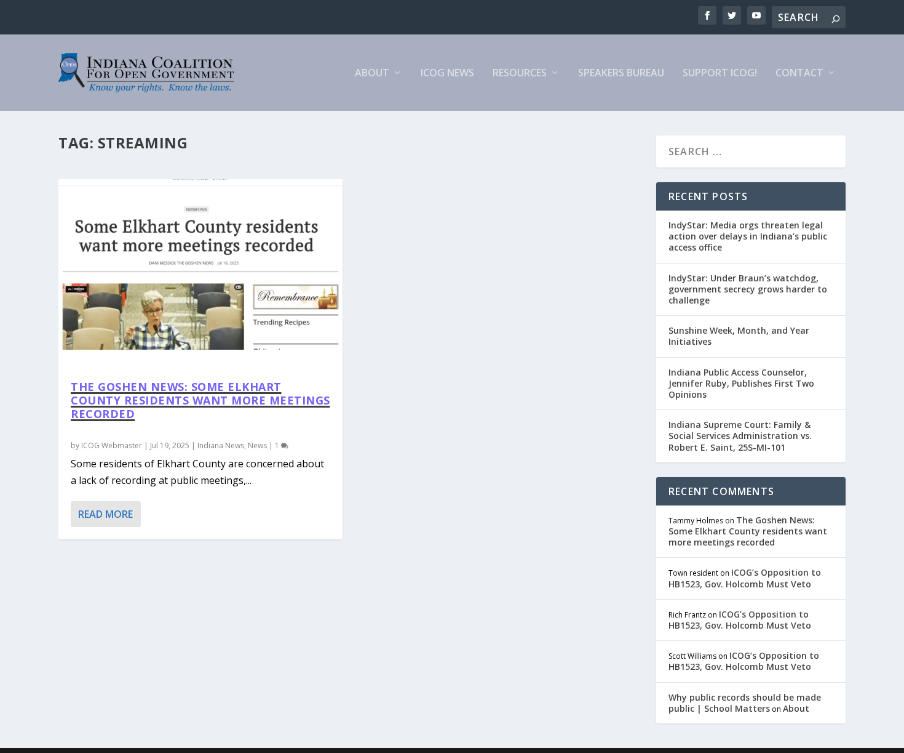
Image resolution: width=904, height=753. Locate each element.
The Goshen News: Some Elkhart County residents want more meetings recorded (200, 400)
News (257, 445)
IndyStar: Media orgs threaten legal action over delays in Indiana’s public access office (747, 236)
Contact (799, 73)
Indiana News (220, 445)
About (372, 73)
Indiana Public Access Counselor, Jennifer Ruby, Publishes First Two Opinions (741, 383)
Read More (105, 514)
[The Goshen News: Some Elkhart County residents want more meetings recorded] (200, 264)
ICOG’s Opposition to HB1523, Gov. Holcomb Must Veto (744, 577)
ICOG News (447, 73)
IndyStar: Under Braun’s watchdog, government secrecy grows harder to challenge (747, 289)
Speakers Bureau (621, 73)
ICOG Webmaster (111, 445)
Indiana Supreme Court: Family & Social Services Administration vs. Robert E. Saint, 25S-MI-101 (740, 436)
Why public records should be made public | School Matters (744, 702)
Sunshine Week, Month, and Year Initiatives (738, 335)
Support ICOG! (720, 73)
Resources (520, 73)
